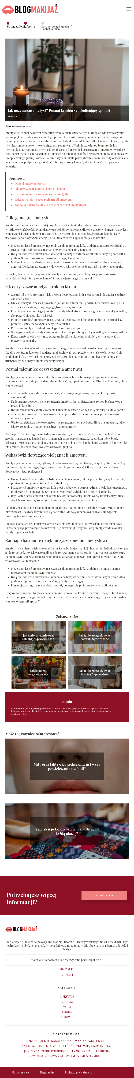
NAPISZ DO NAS (104, 895)
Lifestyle (29, 26)
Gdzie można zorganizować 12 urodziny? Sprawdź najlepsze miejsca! (39, 672)
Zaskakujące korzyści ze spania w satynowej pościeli (67, 1041)
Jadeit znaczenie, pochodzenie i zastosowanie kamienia (67, 1051)
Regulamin (47, 1072)
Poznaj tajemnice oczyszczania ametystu (41, 194)
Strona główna (16, 26)
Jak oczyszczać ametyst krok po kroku (39, 188)
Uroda (67, 1012)
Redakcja (67, 969)
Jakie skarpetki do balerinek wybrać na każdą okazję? (67, 831)
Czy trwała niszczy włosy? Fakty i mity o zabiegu (67, 1056)
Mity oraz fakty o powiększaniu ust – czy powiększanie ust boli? (67, 766)
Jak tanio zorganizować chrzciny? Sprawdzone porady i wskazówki (94, 672)
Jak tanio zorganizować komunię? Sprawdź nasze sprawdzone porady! (38, 637)
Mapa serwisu (20, 1072)
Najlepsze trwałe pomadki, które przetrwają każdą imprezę (66, 1046)
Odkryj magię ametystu (29, 183)
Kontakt (67, 975)
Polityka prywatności (78, 1072)
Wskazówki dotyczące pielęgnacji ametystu (43, 199)
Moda (67, 1007)
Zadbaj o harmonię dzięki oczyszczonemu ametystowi (50, 205)
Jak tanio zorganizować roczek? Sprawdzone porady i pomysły (94, 637)
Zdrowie (67, 1017)
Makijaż (67, 1002)
